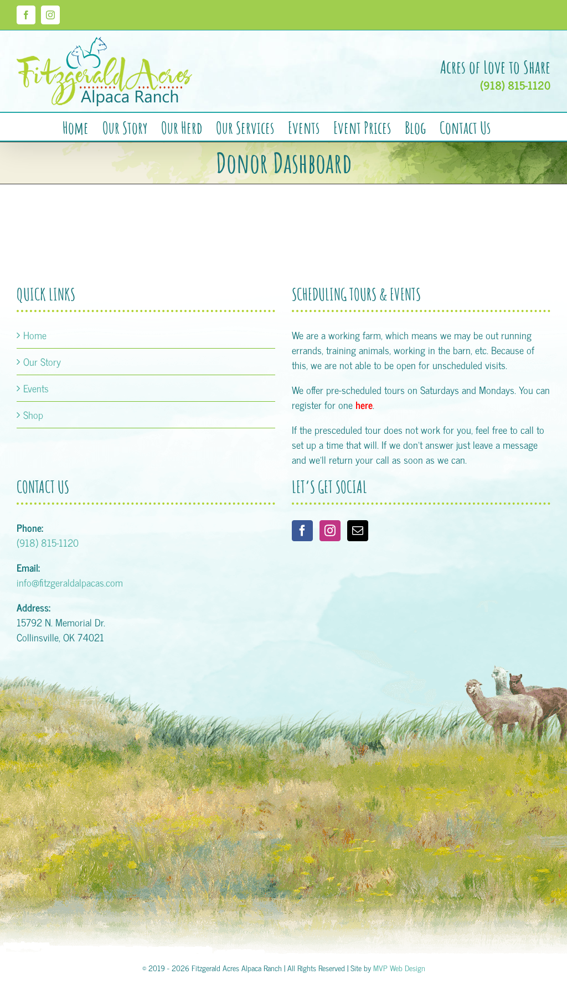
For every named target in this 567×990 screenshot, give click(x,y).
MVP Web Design (399, 967)
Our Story (42, 361)
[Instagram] (330, 530)
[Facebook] (302, 530)
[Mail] (357, 530)
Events (36, 388)
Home (35, 335)
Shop (33, 414)
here (364, 404)
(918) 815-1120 (515, 85)
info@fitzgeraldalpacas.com (70, 582)
